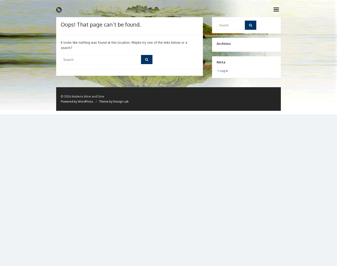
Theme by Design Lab (114, 101)
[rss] (59, 10)
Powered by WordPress (77, 101)
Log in (224, 71)
